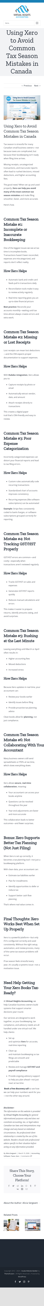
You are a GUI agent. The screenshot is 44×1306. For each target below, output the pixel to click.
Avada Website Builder (29, 1271)
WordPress (22, 1277)
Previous (28, 85)
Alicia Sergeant (11, 1153)
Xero (17, 1156)
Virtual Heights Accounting (17, 1115)
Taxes (13, 1156)
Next (36, 85)
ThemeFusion (9, 1274)
